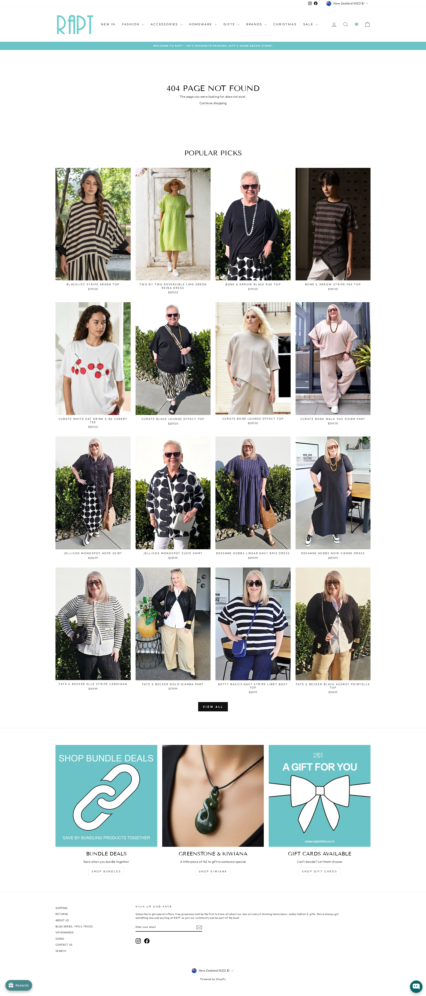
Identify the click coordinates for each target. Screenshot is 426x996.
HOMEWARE (201, 24)
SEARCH (60, 950)
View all (213, 706)
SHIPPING (61, 908)
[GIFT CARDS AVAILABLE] (320, 796)
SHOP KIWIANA (213, 871)
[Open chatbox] (416, 986)
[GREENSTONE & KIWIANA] (213, 796)
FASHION (131, 24)
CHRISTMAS (284, 24)
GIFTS (229, 24)
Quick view (93, 275)
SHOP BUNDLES (106, 871)
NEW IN (108, 24)
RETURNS (61, 914)
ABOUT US (62, 920)
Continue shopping (213, 103)
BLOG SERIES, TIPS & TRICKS (74, 926)
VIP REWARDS (64, 932)
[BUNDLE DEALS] (106, 796)
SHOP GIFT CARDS (319, 871)
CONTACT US (64, 944)
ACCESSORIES (165, 24)
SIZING (59, 938)
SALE (309, 24)
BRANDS (255, 24)
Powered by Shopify (213, 979)
